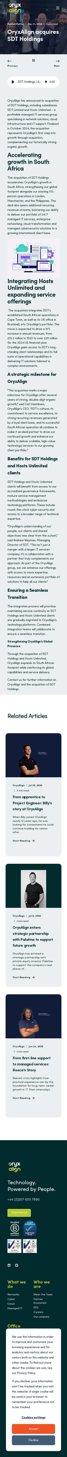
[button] (13, 82)
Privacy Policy (26, 1373)
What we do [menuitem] (16, 1284)
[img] (45, 82)
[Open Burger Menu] (57, 8)
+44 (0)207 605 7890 (23, 1199)
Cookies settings (33, 1417)
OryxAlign (13, 100)
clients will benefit (19, 486)
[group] (33, 82)
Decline (33, 1440)
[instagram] (15, 1265)
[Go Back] (33, 61)
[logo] (14, 1167)
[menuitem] (13, 1295)
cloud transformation (37, 224)
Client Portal (19, 1213)
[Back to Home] (14, 8)
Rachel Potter (15, 24)
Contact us (14, 680)
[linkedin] (10, 1265)
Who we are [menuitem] (42, 1284)
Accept (33, 1429)
